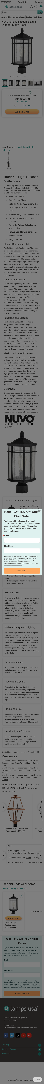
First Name (8, 546)
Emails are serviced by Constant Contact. (21, 564)
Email (6, 536)
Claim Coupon (22, 571)
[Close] (40, 511)
